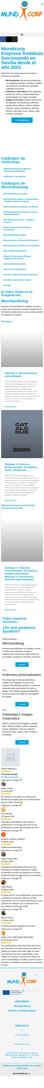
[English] (39, 43)
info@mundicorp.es (22, 1044)
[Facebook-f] (3, 39)
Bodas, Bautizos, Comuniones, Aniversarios (17, 228)
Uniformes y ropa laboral (14, 176)
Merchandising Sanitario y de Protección (22, 246)
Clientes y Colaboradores (22, 1010)
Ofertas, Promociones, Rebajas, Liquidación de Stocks (18, 257)
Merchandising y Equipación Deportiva (21, 240)
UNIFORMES (22, 1001)
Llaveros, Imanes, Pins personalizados (21, 275)
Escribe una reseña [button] (9, 777)
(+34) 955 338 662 (22, 1035)
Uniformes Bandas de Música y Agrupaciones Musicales (17, 170)
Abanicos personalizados (15, 269)
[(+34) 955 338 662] (22, 1030)
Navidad (7, 285)
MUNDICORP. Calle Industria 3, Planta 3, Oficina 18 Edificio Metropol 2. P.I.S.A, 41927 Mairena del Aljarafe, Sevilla (22, 1055)
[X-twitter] (9, 39)
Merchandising (22, 1006)
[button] (22, 34)
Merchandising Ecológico (15, 235)
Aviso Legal (22, 1068)
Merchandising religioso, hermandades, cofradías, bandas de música (21, 200)
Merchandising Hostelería (15, 264)
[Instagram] (15, 39)
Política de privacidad (12, 1066)
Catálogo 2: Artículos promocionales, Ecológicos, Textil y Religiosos (21, 467)
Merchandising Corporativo (16, 194)
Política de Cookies (31, 1066)
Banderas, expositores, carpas (17, 280)
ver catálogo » (11, 407)
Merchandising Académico (15, 251)
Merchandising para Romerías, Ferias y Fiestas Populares (21, 213)
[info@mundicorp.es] (22, 1039)
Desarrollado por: (21, 1073)
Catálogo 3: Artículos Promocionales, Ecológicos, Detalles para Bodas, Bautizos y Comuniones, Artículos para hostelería (21, 573)
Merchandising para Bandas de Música (21, 207)
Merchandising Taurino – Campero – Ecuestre (20, 221)
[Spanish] (42, 43)
